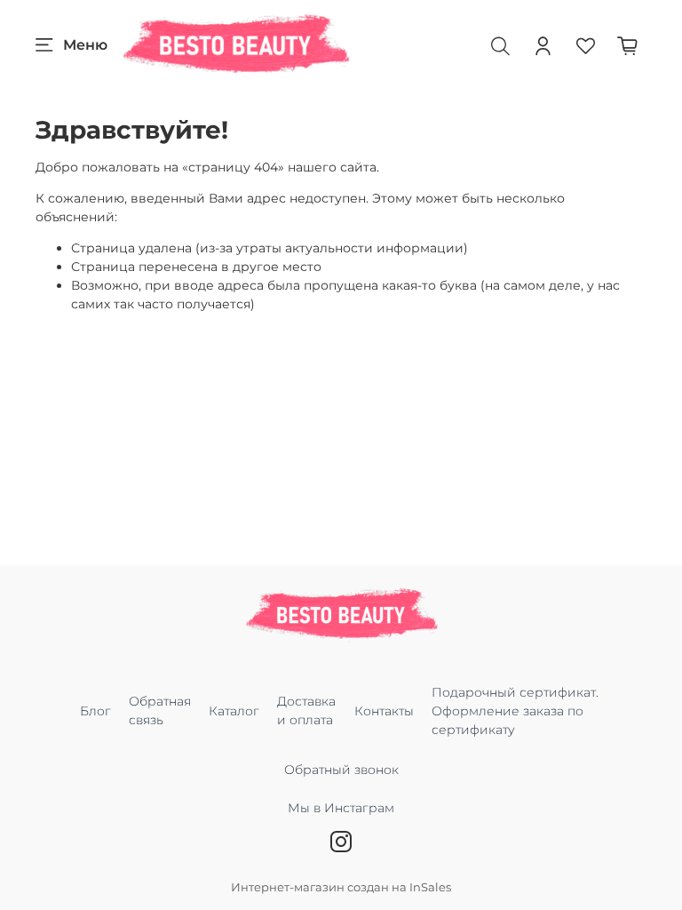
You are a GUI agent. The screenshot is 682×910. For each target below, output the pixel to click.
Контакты (384, 711)
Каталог (234, 711)
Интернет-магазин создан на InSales (341, 887)
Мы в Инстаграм (341, 808)
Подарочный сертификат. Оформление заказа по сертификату (515, 711)
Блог (95, 711)
